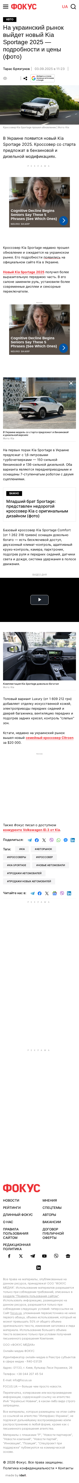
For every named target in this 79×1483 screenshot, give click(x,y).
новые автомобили (51, 865)
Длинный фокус (18, 1215)
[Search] (73, 6)
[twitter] (21, 1256)
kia (23, 849)
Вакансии (52, 1222)
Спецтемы (52, 1208)
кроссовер (45, 857)
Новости (11, 1200)
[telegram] (32, 1256)
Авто (9, 19)
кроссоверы (17, 857)
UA (65, 7)
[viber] (56, 1256)
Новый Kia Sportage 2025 (23, 272)
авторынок (44, 849)
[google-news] (68, 1256)
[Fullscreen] (71, 383)
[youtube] (44, 1256)
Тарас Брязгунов (16, 69)
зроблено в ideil (16, 1475)
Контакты (65, 1468)
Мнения (50, 1200)
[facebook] (9, 1256)
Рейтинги (12, 1208)
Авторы (49, 1215)
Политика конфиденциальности (28, 1468)
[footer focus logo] (21, 1188)
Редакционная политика (17, 1247)
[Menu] (5, 6)
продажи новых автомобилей (30, 881)
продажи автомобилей (25, 873)
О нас (8, 1222)
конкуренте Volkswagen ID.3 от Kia (31, 830)
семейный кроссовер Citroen (50, 738)
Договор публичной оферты (53, 1233)
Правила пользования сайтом (15, 1233)
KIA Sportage (17, 865)
